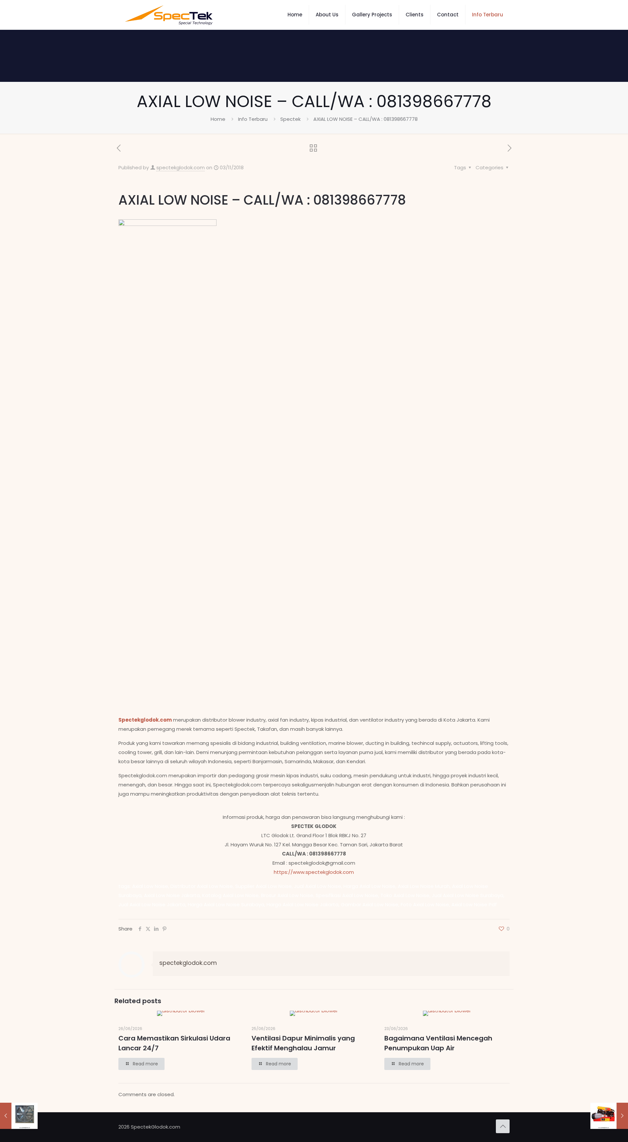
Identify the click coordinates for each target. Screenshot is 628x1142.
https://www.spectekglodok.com (314, 872)
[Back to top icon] (503, 1126)
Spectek (290, 119)
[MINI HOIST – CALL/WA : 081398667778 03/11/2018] (609, 1116)
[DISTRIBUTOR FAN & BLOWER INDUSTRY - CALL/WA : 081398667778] (169, 14)
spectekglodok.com (180, 167)
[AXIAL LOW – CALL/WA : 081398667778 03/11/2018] (19, 1116)
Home (218, 119)
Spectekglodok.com (145, 719)
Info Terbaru (253, 119)
